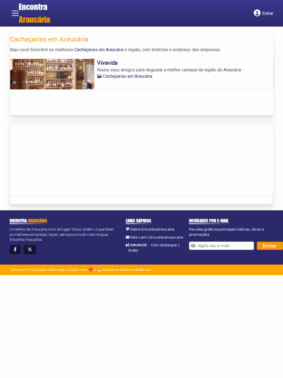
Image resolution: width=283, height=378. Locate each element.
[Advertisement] (51, 158)
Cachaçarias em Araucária (99, 49)
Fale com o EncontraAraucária (156, 237)
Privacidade (36, 270)
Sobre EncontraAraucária (152, 229)
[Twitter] (29, 249)
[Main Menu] (15, 13)
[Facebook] (15, 249)
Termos (16, 270)
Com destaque (164, 245)
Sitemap (56, 270)
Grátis (133, 250)
